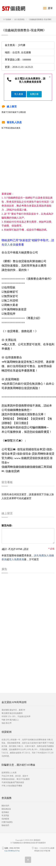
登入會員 (18, 94)
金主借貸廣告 (19, 19)
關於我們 (5, 806)
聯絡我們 (5, 825)
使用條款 (5, 812)
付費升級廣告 (7, 822)
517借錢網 (7, 19)
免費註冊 (34, 94)
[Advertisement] (28, 164)
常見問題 (5, 815)
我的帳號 (5, 819)
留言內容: (7, 525)
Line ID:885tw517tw (12, 851)
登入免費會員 (16, 559)
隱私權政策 (6, 809)
